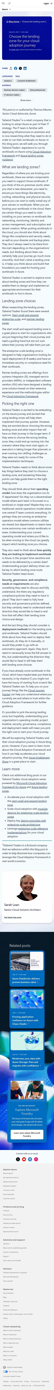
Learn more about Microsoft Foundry (27, 1134)
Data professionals (37, 90)
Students (6, 1306)
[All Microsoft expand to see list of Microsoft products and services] (3, 3)
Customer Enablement (26, 81)
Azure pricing (7, 1215)
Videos (5, 1318)
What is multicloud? (10, 1335)
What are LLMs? (8, 1351)
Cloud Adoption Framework (22, 396)
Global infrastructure (10, 1182)
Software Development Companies (15, 1273)
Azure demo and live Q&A (12, 1260)
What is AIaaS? (8, 1347)
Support (6, 1256)
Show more (25, 100)
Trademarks (45, 1381)
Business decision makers (14, 90)
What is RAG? (7, 1360)
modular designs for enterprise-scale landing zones (27, 812)
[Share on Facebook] (15, 68)
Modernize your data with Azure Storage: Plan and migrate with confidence (26, 1062)
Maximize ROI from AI (10, 1232)
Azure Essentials (8, 1194)
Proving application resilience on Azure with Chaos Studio (25, 1020)
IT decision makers (11, 95)
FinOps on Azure (9, 1227)
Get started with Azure (10, 1177)
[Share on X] (20, 68)
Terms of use (35, 1381)
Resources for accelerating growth (15, 1248)
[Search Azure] (9, 3)
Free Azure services (9, 1219)
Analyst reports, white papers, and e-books (18, 1314)
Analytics (8, 81)
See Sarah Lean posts (12, 917)
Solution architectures (10, 1252)
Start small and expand (25, 315)
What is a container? (10, 1356)
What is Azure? (8, 1173)
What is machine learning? (12, 1339)
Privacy (26, 1381)
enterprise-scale (11, 319)
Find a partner (8, 1281)
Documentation (8, 1293)
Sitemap (6, 1381)
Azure (5, 9)
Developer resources (10, 1301)
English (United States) (14, 1367)
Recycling (16, 1385)
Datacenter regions (9, 1186)
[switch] (51, 3)
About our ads (26, 1385)
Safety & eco (7, 1385)
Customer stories (9, 1198)
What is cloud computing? (12, 1330)
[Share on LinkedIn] (25, 68)
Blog (4, 1297)
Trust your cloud (8, 1190)
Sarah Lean (15, 50)
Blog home (14, 21)
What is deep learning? (11, 1343)
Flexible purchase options (12, 1223)
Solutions (6, 1244)
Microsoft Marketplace (10, 1277)
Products (6, 1211)
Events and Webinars (10, 1310)
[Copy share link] (10, 68)
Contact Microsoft (16, 1381)
